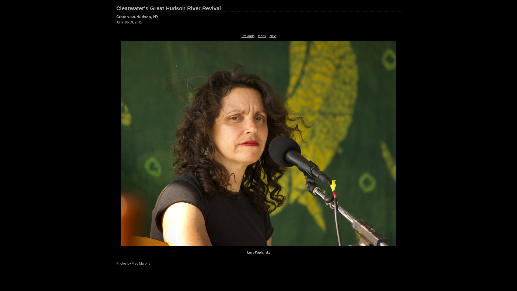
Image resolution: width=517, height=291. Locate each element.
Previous (248, 36)
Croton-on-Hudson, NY (137, 17)
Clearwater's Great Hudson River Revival (168, 8)
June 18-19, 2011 (129, 22)
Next (273, 36)
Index (262, 36)
